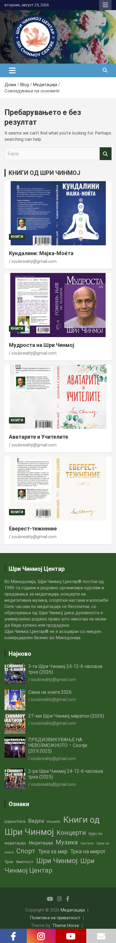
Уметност (25, 862)
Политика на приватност (55, 917)
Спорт (25, 851)
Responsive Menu (105, 5)
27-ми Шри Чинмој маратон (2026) (66, 716)
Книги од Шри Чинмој (52, 826)
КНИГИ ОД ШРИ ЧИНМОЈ (44, 172)
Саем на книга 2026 (50, 692)
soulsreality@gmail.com (34, 261)
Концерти (71, 832)
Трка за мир (53, 851)
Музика (67, 842)
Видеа (36, 821)
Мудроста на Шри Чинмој (41, 345)
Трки (8, 862)
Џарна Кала (15, 821)
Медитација (41, 843)
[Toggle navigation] (12, 70)
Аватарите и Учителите (38, 437)
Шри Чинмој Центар (49, 865)
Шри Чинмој (57, 861)
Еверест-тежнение (33, 528)
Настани (87, 843)
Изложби (53, 822)
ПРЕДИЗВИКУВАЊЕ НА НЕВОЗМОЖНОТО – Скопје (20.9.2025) (57, 745)
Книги (17, 237)
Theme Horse (65, 925)
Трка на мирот (87, 851)
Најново (20, 653)
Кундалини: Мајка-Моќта (41, 253)
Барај (106, 153)
